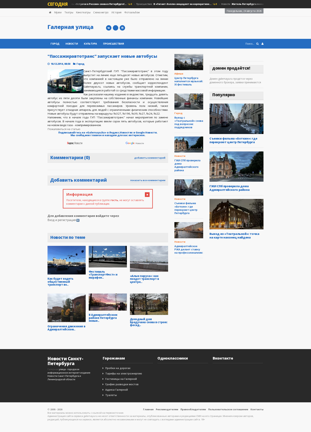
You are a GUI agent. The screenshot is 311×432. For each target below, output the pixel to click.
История (116, 12)
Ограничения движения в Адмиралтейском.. (66, 327)
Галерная (53, 369)
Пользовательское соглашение (228, 409)
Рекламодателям (167, 409)
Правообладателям (193, 409)
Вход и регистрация (62, 220)
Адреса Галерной (116, 389)
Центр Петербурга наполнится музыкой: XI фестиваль (188, 81)
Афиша (178, 73)
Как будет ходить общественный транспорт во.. (60, 281)
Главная (148, 409)
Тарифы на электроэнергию (123, 373)
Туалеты (111, 395)
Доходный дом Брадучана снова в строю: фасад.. (149, 322)
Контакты (257, 409)
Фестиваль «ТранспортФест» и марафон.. (103, 274)
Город (55, 43)
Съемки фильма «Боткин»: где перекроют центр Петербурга (185, 208)
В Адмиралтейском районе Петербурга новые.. (103, 317)
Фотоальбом (132, 12)
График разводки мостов (122, 384)
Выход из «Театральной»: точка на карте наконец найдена (234, 235)
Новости (75, 4)
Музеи (58, 12)
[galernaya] (122, 28)
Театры (68, 12)
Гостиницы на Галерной (121, 379)
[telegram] (115, 28)
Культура (90, 43)
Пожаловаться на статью (64, 129)
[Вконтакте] (108, 28)
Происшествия (113, 43)
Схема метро (101, 12)
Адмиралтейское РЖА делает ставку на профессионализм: (188, 249)
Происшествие (169, 4)
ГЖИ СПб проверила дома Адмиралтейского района (187, 165)
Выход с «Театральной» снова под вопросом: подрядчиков (188, 122)
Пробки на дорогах (117, 368)
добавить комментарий (149, 157)
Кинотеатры (83, 12)
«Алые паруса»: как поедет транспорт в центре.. (144, 279)
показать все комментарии (147, 180)
